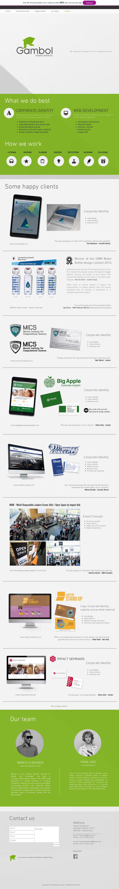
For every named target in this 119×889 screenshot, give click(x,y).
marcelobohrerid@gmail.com (90, 842)
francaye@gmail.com (87, 835)
